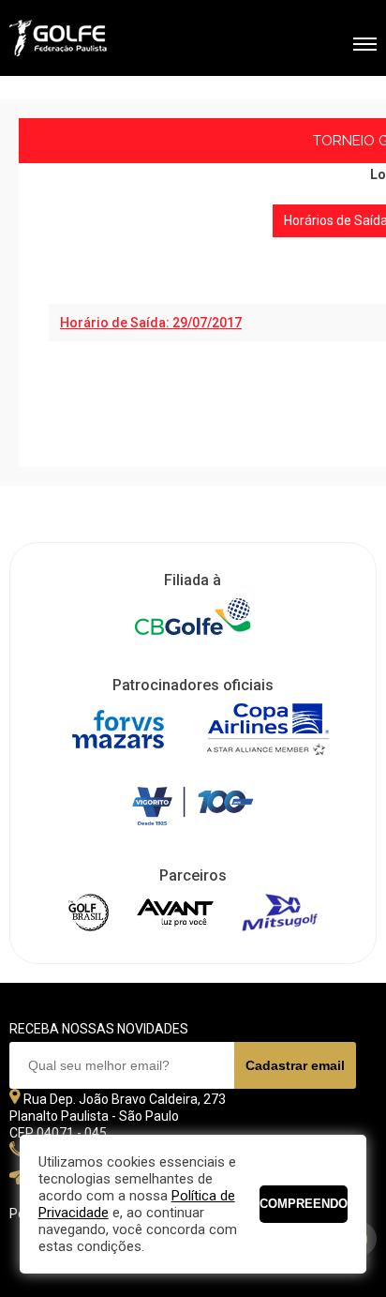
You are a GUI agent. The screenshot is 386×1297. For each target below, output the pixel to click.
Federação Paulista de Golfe (110, 40)
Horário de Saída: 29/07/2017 (151, 322)
